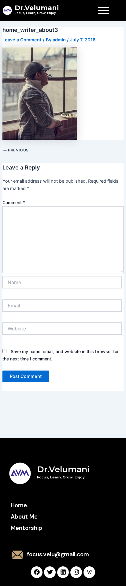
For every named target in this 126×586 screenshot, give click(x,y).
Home (19, 505)
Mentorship (26, 528)
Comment (13, 202)
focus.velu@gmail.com (58, 554)
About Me (24, 516)
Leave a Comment (22, 40)
